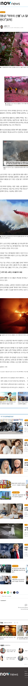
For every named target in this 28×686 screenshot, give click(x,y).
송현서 (5, 26)
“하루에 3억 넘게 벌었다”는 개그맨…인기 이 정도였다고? (11, 659)
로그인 (26, 671)
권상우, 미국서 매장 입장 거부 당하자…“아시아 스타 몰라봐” (11, 651)
